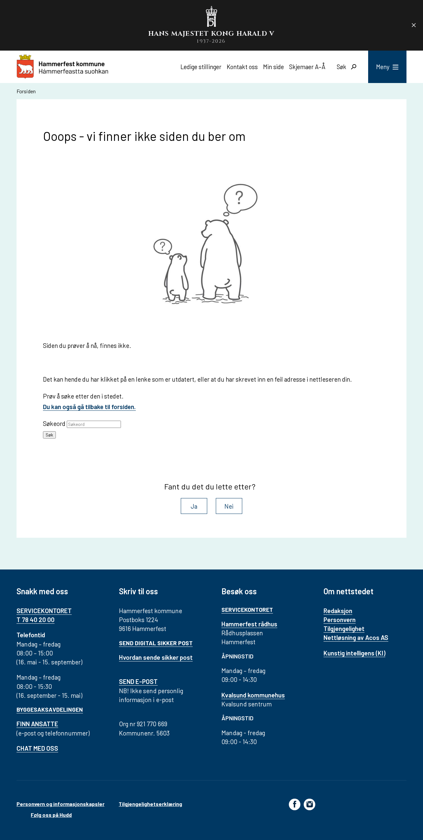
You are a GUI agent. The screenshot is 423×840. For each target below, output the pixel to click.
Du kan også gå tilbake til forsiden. (89, 406)
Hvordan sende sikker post (156, 657)
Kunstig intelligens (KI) (354, 653)
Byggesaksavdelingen (50, 709)
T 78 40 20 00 (36, 619)
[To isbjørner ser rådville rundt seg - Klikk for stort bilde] (211, 247)
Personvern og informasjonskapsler (60, 804)
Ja (194, 506)
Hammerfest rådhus (249, 624)
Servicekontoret (247, 609)
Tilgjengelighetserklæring (150, 804)
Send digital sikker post (156, 643)
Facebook (294, 804)
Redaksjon (338, 610)
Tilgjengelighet (344, 628)
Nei (229, 506)
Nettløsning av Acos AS (356, 637)
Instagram (309, 804)
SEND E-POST (138, 681)
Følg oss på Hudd (51, 815)
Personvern (340, 619)
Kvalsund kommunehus (253, 695)
